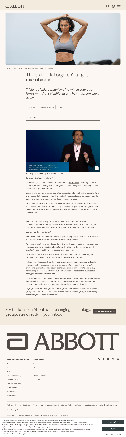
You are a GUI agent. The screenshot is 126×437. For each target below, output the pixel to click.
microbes (78, 193)
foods (40, 262)
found (40, 278)
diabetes (54, 239)
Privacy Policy (23, 434)
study (32, 224)
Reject (113, 429)
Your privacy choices (113, 434)
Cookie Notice (11, 434)
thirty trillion (74, 182)
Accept (113, 422)
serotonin (58, 247)
